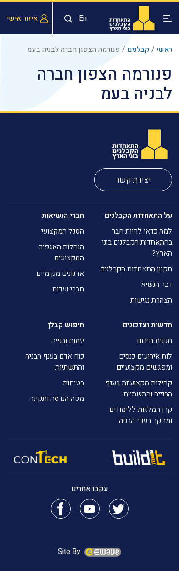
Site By (70, 551)
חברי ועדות (68, 289)
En (83, 18)
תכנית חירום (154, 340)
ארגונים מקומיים (60, 273)
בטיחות (73, 382)
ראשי (164, 49)
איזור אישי (22, 18)
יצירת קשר (133, 180)
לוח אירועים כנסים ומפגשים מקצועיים (144, 362)
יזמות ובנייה (67, 340)
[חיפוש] (66, 19)
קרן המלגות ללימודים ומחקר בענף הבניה (140, 415)
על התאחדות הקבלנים (138, 215)
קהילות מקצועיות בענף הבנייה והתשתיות (139, 388)
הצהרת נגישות (151, 300)
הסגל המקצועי (62, 231)
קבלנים (138, 49)
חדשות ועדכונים (147, 325)
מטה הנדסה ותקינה (56, 398)
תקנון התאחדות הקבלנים (136, 268)
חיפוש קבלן (66, 325)
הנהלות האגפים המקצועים (61, 252)
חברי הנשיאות (63, 215)
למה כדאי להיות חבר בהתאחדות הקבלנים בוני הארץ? (137, 242)
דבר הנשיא (156, 284)
